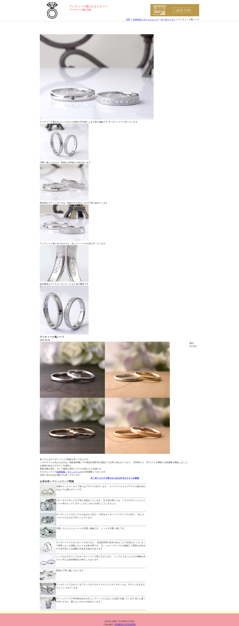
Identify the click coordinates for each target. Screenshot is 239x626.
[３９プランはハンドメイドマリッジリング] (105, 453)
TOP (128, 19)
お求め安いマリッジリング (145, 19)
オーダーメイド (168, 19)
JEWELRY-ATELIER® (125, 624)
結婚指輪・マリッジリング (69, 472)
